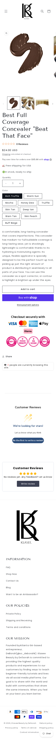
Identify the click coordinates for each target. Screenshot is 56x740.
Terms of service (28, 728)
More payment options (28, 305)
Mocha (9, 202)
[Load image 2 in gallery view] (28, 103)
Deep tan (28, 209)
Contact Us (12, 580)
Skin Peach (30, 216)
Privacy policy (11, 728)
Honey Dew (27, 202)
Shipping (6, 154)
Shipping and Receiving (19, 620)
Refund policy (46, 723)
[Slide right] (52, 104)
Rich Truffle (12, 196)
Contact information (29, 732)
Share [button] (9, 356)
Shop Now (11, 574)
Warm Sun (33, 196)
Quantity (6, 177)
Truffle (46, 202)
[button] (6, 11)
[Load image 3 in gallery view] (42, 103)
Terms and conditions (18, 627)
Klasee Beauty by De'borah (23, 723)
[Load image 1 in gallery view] (13, 103)
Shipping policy (46, 728)
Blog (8, 587)
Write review (28, 483)
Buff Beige (11, 222)
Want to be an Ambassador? (22, 594)
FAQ (8, 567)
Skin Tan (10, 209)
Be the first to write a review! (28, 440)
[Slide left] (3, 104)
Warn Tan (11, 216)
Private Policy (13, 613)
